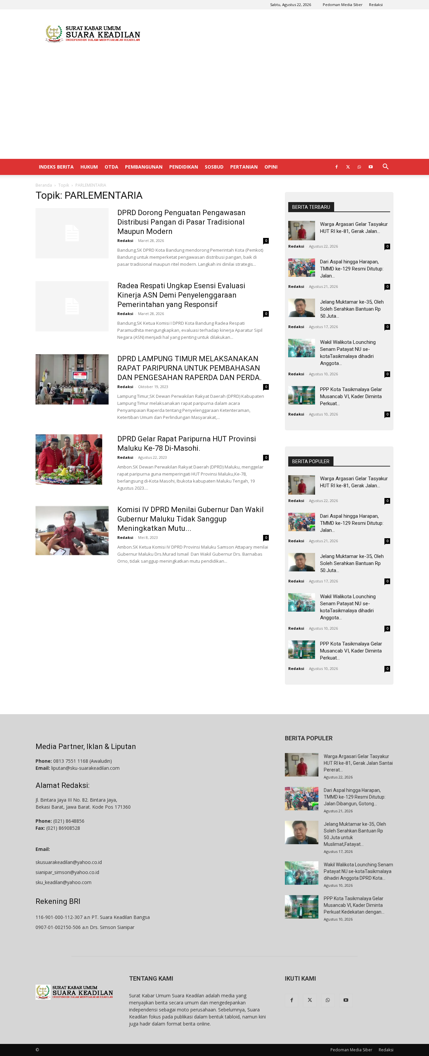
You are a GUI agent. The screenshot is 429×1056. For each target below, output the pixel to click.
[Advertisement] (271, 34)
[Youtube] (371, 167)
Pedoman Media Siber (343, 4)
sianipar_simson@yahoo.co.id (67, 872)
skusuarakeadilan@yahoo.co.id (69, 862)
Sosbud (214, 167)
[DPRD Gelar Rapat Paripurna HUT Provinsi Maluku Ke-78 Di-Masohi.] (69, 459)
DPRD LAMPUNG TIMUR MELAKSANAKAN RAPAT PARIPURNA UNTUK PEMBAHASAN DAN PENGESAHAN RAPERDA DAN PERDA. (189, 368)
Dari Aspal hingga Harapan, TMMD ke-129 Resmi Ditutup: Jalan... (351, 269)
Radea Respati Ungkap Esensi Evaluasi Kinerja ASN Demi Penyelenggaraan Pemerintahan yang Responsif (181, 295)
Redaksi (376, 4)
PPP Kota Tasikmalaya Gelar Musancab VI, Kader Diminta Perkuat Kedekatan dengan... (354, 905)
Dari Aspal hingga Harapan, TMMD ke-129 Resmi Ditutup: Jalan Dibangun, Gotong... (354, 797)
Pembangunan (144, 167)
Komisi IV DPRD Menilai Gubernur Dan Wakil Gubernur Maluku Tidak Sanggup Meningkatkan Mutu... (190, 519)
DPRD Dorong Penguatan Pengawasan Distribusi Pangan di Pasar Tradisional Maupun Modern (181, 222)
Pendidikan (183, 167)
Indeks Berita (56, 167)
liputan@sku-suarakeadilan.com (85, 768)
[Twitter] (348, 167)
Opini (271, 167)
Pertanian (244, 167)
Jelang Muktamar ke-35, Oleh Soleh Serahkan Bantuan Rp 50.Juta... (352, 309)
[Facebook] (336, 167)
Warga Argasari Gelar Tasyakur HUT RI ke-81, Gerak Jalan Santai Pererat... (358, 763)
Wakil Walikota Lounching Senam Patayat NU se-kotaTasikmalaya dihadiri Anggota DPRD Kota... (358, 871)
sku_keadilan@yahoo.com (63, 882)
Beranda (44, 185)
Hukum (89, 167)
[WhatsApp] (359, 167)
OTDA (111, 167)
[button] (385, 167)
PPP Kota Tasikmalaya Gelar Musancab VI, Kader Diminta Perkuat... (351, 396)
